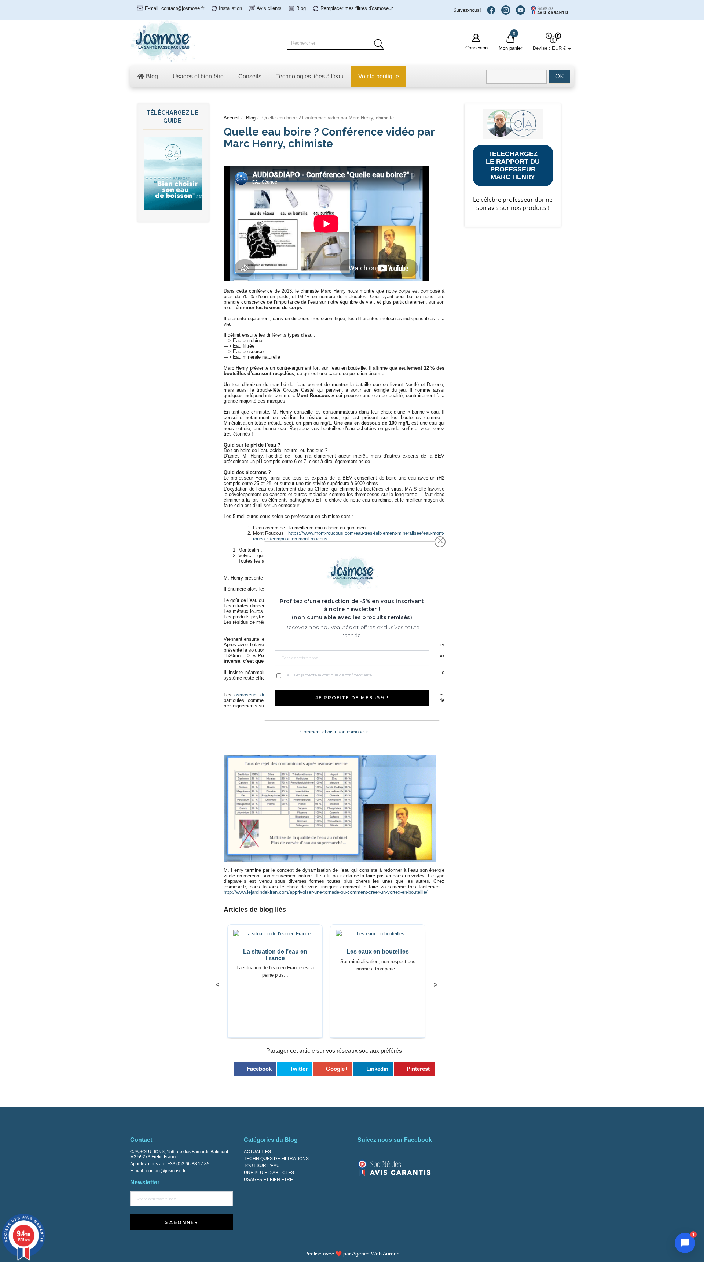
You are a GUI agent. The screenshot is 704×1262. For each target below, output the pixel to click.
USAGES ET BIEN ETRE (268, 1179)
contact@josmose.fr (166, 1170)
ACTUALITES (257, 1151)
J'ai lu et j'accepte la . (329, 675)
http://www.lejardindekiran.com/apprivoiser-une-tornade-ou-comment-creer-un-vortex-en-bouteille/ (326, 892)
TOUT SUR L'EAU (262, 1165)
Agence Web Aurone (376, 1254)
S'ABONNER (181, 1222)
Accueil (231, 118)
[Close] (440, 541)
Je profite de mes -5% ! (352, 697)
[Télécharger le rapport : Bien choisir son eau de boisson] (173, 173)
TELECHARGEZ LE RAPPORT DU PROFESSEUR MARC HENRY (513, 165)
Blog (301, 8)
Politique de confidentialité (346, 675)
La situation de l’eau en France (275, 954)
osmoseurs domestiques (261, 694)
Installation (230, 8)
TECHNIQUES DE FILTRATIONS (276, 1158)
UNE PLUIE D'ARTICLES (269, 1172)
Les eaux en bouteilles (377, 951)
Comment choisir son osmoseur (334, 731)
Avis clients (269, 8)
